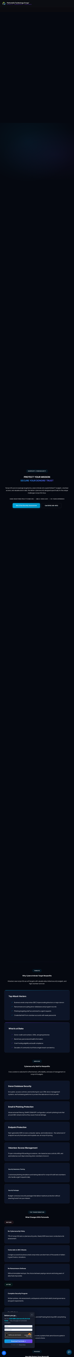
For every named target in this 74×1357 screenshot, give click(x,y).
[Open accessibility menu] (4, 1353)
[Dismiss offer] (32, 1315)
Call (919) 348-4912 (51, 505)
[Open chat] (69, 1352)
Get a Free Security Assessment (26, 505)
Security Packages (13, 1190)
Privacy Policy (22, 1344)
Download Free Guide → (18, 1341)
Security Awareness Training (16, 1169)
